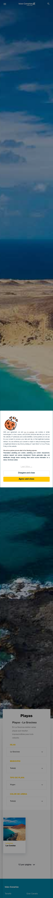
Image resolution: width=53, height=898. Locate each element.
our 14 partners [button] (29, 432)
